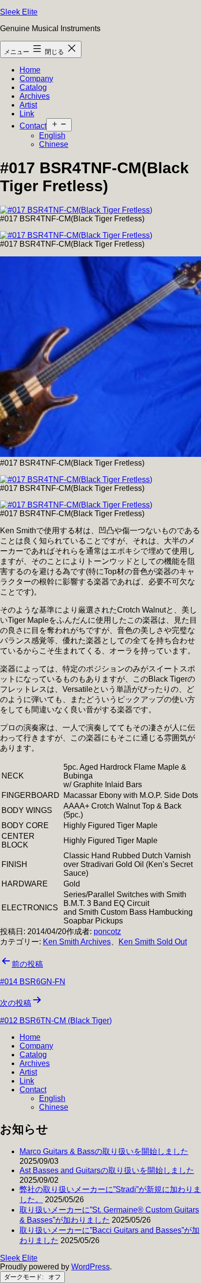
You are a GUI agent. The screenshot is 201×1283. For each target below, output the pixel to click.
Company (36, 78)
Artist (28, 105)
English (52, 135)
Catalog (33, 87)
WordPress (90, 1267)
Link (27, 113)
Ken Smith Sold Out (153, 942)
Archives (35, 96)
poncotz (107, 931)
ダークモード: (25, 1277)
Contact (33, 126)
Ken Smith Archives (77, 942)
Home (30, 70)
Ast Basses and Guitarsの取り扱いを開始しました (107, 1170)
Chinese (53, 144)
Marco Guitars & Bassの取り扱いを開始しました (104, 1151)
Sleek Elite (19, 12)
